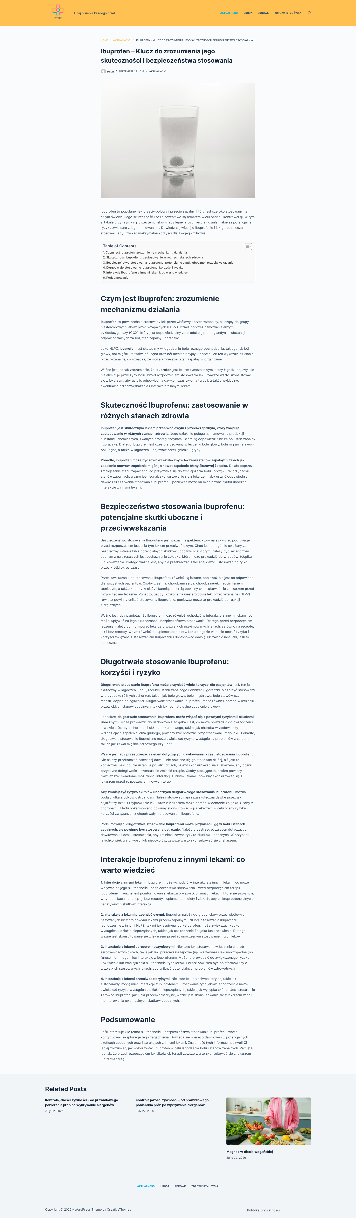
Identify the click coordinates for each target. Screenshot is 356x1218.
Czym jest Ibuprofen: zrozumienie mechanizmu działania (146, 252)
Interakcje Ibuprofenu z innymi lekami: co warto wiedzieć (147, 272)
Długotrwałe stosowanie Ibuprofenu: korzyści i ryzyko (145, 267)
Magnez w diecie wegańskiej (249, 1152)
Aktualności (229, 12)
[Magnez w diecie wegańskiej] (268, 1121)
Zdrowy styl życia (287, 12)
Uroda (248, 12)
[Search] (309, 12)
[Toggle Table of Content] (246, 246)
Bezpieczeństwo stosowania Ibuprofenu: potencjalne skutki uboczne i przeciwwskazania (169, 262)
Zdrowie (263, 12)
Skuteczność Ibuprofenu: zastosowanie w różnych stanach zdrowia (154, 257)
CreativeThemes (119, 1209)
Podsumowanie (117, 277)
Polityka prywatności (263, 1210)
